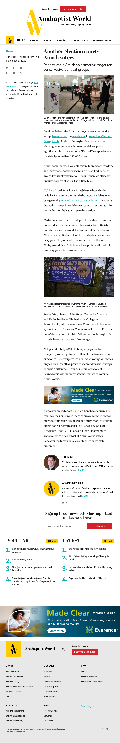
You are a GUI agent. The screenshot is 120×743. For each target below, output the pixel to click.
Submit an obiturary (14, 720)
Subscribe (46, 8)
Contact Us (61, 729)
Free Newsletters (102, 40)
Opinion (47, 40)
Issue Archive (49, 696)
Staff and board (12, 671)
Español (62, 40)
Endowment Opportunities (92, 681)
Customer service (51, 691)
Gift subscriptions (51, 686)
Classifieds (48, 720)
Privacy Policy (41, 729)
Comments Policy (51, 729)
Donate (84, 671)
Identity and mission (14, 676)
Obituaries (48, 715)
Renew (55, 8)
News (9, 51)
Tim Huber (12, 56)
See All (52, 541)
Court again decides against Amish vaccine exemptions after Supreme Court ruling (34, 581)
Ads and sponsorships (15, 710)
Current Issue (79, 40)
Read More (82, 470)
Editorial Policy (12, 681)
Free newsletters (51, 710)
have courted (59, 136)
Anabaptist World (29, 56)
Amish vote (79, 136)
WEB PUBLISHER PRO (20, 732)
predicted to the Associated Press (78, 200)
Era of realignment (22, 559)
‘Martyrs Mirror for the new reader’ (88, 549)
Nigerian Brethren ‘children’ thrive (87, 578)
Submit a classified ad (15, 715)
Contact (9, 696)
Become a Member (73, 9)
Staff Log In (87, 706)
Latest (34, 40)
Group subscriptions (52, 681)
